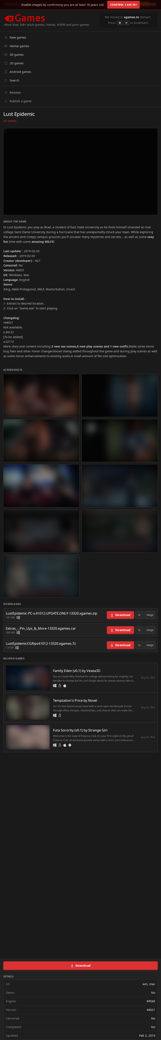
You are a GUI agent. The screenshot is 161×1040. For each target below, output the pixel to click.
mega (150, 615)
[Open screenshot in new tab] (41, 395)
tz (139, 615)
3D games (10, 121)
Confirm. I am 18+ (123, 4)
